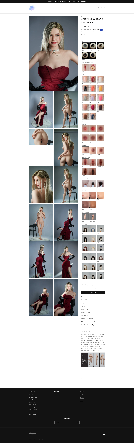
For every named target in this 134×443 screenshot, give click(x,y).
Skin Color (84, 191)
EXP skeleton (85, 283)
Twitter (82, 398)
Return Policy (32, 402)
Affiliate (30, 412)
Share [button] (84, 378)
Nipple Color (85, 124)
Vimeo (81, 401)
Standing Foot (85, 212)
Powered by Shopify (39, 439)
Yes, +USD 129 (89, 285)
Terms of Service (32, 404)
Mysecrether (33, 439)
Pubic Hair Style (86, 179)
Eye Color (84, 41)
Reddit (82, 394)
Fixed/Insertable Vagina (88, 62)
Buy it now (93, 292)
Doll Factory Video (33, 397)
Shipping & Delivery (33, 409)
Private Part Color (86, 157)
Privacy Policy (32, 399)
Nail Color (84, 74)
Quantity (83, 34)
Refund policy (32, 407)
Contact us (57, 391)
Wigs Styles (84, 224)
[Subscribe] (77, 422)
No (84, 285)
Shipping (83, 31)
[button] (64, 8)
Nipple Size (84, 145)
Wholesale (31, 394)
